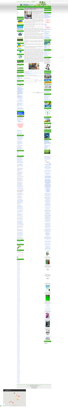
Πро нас (21, 6)
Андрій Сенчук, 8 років (46, 97)
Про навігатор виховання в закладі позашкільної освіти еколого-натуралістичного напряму (47, 238)
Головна (19, 6)
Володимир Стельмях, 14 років (47, 99)
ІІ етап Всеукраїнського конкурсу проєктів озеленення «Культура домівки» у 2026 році (20, 238)
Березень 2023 (18, 295)
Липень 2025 (18, 271)
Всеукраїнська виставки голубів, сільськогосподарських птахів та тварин (20, 194)
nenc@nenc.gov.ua (35, 387)
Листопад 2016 (18, 360)
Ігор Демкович (35, 388)
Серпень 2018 (18, 342)
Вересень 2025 (18, 269)
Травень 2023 (18, 293)
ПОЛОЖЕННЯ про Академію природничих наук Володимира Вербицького (47, 53)
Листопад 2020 (18, 319)
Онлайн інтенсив (18, 176)
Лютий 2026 (18, 265)
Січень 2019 (18, 338)
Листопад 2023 (18, 288)
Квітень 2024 (18, 284)
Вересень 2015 (18, 372)
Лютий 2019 (18, 337)
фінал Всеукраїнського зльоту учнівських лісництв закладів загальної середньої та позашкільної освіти (20, 215)
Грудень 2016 (18, 359)
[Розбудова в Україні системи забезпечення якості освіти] (48, 164)
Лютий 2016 (18, 368)
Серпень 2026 (18, 260)
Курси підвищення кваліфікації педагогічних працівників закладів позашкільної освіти (20, 169)
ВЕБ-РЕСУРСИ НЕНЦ (20, 17)
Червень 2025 (18, 272)
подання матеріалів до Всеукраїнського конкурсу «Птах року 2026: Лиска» (20, 230)
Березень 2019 (18, 336)
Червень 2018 (18, 344)
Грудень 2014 (18, 380)
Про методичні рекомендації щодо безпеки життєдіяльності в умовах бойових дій (48, 211)
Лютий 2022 (18, 306)
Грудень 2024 (18, 277)
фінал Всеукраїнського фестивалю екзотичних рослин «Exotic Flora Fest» (20, 219)
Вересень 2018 (18, 341)
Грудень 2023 (18, 287)
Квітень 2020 (18, 325)
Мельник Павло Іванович (46, 92)
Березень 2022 (18, 305)
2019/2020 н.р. (45, 23)
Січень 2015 (18, 379)
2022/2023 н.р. (45, 25)
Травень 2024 (18, 283)
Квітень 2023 (18, 294)
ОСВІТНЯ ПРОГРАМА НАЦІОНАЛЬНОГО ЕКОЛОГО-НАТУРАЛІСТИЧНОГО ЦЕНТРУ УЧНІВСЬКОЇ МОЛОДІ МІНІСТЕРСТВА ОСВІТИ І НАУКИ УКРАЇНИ (20, 104)
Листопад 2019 (18, 329)
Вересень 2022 (18, 300)
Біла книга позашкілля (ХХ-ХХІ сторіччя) (48, 250)
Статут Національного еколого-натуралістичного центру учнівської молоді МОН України (20, 101)
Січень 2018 (18, 348)
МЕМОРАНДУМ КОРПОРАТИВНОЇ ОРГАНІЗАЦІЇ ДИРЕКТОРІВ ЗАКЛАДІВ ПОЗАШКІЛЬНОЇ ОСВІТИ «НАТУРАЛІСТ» (20, 78)
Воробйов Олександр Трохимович (47, 90)
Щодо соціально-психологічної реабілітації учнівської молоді (48, 198)
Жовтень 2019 (18, 330)
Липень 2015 (18, 374)
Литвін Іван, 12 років (46, 98)
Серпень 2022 (18, 301)
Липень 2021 (18, 312)
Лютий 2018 (18, 347)
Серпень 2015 (18, 373)
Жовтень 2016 (18, 361)
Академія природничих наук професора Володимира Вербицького (47, 51)
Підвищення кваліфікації (45, 6)
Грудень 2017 (18, 349)
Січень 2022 (18, 307)
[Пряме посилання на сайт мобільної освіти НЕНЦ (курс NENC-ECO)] (47, 69)
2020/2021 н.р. (45, 24)
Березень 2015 (18, 377)
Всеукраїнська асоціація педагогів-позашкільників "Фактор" (19, 74)
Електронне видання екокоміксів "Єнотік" (47, 336)
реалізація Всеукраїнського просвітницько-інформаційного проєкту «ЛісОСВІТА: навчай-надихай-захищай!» (20, 179)
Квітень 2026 (18, 263)
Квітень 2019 (18, 335)
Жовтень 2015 (18, 371)
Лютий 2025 (18, 275)
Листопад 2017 (18, 350)
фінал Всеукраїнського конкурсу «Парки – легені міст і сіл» (20, 227)
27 (20, 256)
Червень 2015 (18, 375)
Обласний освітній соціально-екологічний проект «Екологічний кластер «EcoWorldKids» (47, 241)
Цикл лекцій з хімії (46, 55)
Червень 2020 (18, 323)
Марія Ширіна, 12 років (46, 95)
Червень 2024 (18, 282)
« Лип (17, 257)
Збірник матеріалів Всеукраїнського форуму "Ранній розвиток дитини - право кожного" (47, 171)
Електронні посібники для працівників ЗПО (47, 304)
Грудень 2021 (18, 308)
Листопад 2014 (18, 381)
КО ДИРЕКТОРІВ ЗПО (20, 70)
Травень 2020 (18, 324)
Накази (33, 6)
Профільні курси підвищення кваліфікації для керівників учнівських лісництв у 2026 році (20, 165)
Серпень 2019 (18, 332)
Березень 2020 (18, 326)
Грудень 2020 (18, 318)
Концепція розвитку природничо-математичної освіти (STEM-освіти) (19, 131)
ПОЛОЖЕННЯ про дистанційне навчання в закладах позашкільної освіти (47, 208)
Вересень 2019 (18, 331)
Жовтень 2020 (18, 320)
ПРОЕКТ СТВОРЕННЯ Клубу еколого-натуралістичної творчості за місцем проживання (47, 244)
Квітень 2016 (18, 366)
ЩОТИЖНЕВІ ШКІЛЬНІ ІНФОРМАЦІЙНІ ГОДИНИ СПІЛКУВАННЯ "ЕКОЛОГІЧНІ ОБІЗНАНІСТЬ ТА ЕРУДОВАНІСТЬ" (48, 234)
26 (19, 256)
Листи (30, 6)
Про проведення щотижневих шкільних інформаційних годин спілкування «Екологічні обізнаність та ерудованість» (47, 231)
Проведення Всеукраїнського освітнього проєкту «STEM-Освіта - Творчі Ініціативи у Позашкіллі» (20, 184)
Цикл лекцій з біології (46, 54)
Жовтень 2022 (18, 299)
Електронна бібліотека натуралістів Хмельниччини (47, 309)
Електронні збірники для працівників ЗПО (47, 305)
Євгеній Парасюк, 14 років (46, 96)
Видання (24, 6)
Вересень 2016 (18, 362)
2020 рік (18, 151)
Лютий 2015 (18, 378)
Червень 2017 (18, 354)
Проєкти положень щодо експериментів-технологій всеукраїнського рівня (19, 133)
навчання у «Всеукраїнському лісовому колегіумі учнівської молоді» (20, 212)
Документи (27, 6)
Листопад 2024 (18, 278)
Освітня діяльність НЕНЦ (47, 8)
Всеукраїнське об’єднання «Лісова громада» (19, 241)
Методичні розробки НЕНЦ (47, 307)
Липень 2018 (18, 343)
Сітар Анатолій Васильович (47, 91)
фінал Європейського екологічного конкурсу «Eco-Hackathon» (20, 198)
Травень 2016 (18, 365)
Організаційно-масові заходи (38, 6)
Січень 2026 (18, 266)
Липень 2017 (18, 353)
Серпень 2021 (18, 311)
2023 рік (18, 153)
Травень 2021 (18, 314)
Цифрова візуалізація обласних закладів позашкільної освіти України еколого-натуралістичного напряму (47, 173)
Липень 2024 (18, 281)
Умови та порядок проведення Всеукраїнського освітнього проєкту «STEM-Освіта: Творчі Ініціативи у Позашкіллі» (20, 186)
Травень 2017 (18, 355)
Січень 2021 (18, 317)
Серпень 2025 (18, 270)
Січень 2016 (18, 369)
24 (17, 256)
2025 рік (18, 154)
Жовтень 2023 (18, 289)
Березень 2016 (18, 367)
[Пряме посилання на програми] (48, 300)
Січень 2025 (18, 276)
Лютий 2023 (18, 296)
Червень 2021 (18, 313)
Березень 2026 (18, 264)
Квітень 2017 (18, 356)
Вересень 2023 (18, 290)
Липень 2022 (18, 302)
